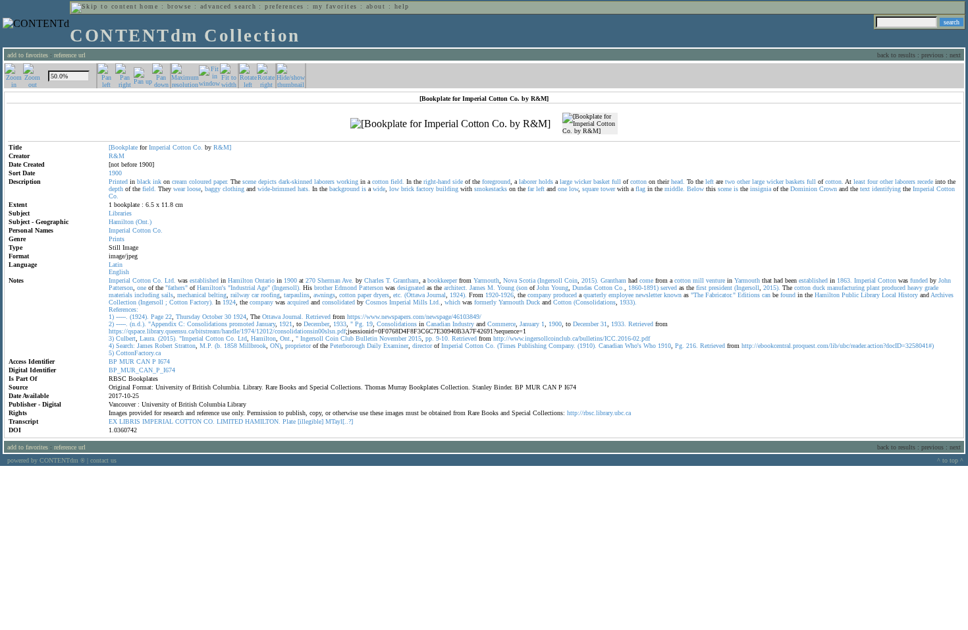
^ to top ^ (950, 460)
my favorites (335, 6)
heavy (915, 287)
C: (181, 324)
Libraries (120, 213)
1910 (664, 345)
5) (111, 353)
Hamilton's (211, 287)
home (149, 6)
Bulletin (366, 338)
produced (893, 287)
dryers (381, 295)
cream (179, 181)
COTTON (188, 421)
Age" (263, 287)
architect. (456, 287)
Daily (374, 345)
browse (179, 6)
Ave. (348, 280)
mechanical (191, 295)
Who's (633, 345)
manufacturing (846, 287)
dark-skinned (295, 181)
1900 (290, 280)
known (673, 295)
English (119, 271)
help (402, 6)
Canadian (438, 324)
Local (889, 295)
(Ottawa (414, 295)
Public (850, 295)
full (616, 181)
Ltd (242, 338)
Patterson (121, 287)
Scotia (527, 280)
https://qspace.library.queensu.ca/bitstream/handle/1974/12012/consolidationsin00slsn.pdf (227, 331)
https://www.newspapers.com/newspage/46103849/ (414, 316)
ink (157, 181)
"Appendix (162, 324)
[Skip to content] (104, 6)
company (539, 295)
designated (411, 287)
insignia (760, 188)
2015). (590, 280)
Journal (436, 295)
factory (425, 188)
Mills (420, 302)
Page (157, 316)
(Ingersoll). (286, 287)
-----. (122, 316)
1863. (844, 280)
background (344, 188)
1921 (285, 324)
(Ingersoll (549, 280)
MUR (126, 361)
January (265, 324)
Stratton (185, 345)
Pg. (359, 324)
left (709, 181)
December (316, 324)
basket (601, 181)
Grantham (406, 280)
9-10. (443, 338)
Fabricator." (720, 295)
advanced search (228, 6)
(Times (506, 345)
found (787, 295)
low (394, 188)
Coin (571, 280)
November (392, 338)
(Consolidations (595, 302)
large (566, 181)
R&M (116, 155)
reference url (70, 55)
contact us (103, 460)
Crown (828, 188)
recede (925, 181)
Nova (510, 280)
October (212, 316)
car (255, 295)
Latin (115, 264)
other (743, 181)
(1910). (587, 345)
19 (369, 324)
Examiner (395, 345)
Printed (118, 181)
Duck (533, 302)
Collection (122, 302)
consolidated (338, 302)
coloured (200, 181)
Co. (198, 147)
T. (388, 280)
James (477, 287)
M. (491, 287)
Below (695, 188)
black (144, 181)
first (701, 287)
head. (678, 181)
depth (116, 188)
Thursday (188, 316)
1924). (458, 295)
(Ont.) (143, 221)
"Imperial (191, 338)
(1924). (139, 316)
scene (249, 181)
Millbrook (252, 345)
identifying (886, 188)
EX (113, 421)
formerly (485, 302)
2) (111, 324)
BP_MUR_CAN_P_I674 (142, 370)
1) (111, 316)
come (646, 280)
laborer (528, 181)
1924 (229, 302)
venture (715, 280)
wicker (582, 181)
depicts (267, 181)
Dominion (803, 188)
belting (217, 295)
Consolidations (207, 324)
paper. (221, 181)
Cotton (182, 147)
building (447, 188)
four (872, 181)
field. (397, 181)
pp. (429, 338)
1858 (230, 345)
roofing (270, 295)
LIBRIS (129, 421)
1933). (628, 302)
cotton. (834, 181)
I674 (164, 361)
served (668, 287)
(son (521, 287)
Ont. (286, 338)
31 (604, 324)
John (944, 280)
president (720, 287)
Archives (942, 295)
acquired (298, 302)
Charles (374, 280)
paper (364, 295)
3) (111, 338)
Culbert (126, 338)
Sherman (328, 280)
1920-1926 (499, 295)
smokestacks (490, 188)
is (364, 188)
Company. (562, 345)
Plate (289, 421)
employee (620, 295)
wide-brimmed (276, 188)
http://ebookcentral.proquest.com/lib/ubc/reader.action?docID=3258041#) (837, 345)
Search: (125, 345)
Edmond (346, 287)
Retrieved (318, 316)
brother (323, 287)
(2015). (167, 338)
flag (640, 188)
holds (546, 181)
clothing (233, 188)
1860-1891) (643, 287)
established (204, 280)
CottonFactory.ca (138, 353)
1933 (339, 324)
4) (111, 345)
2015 (414, 338)
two (730, 181)
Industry (463, 324)
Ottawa (271, 316)
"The (697, 295)
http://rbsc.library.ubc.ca (599, 412)
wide (379, 188)
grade (931, 287)
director (422, 345)
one (562, 188)
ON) (275, 345)
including (146, 295)
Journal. (293, 316)
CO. (209, 421)
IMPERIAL (157, 421)
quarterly (594, 295)
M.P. (206, 345)
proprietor (298, 345)
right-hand (436, 181)
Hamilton (121, 221)
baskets (795, 181)
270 (310, 280)
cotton (380, 181)
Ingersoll (311, 338)
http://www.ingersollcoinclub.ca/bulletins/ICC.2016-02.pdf (571, 338)
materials (120, 295)
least (859, 181)
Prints (116, 239)
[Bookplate (123, 147)
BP (113, 361)
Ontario (265, 280)
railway (240, 295)
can (766, 295)
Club (347, 338)
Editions (749, 295)
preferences (284, 6)
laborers (324, 181)
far (530, 188)
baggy (213, 188)
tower (608, 188)
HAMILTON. (263, 421)
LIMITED (230, 421)
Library (870, 295)
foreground (496, 181)
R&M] (222, 147)
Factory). (201, 302)
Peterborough (347, 345)
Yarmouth (486, 280)
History (908, 295)
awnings (324, 295)
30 (228, 316)
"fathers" (176, 287)
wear (179, 188)
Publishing (532, 345)
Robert (164, 345)
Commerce (501, 324)
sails (167, 295)
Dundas (582, 287)
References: (123, 309)
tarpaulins (296, 295)
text (865, 188)
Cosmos (376, 302)
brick (407, 188)
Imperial (160, 147)
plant (873, 287)
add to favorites (27, 55)
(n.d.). (138, 324)
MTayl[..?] (339, 421)
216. (692, 345)
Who (649, 345)
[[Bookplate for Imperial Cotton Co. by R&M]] (450, 124)
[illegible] (310, 421)
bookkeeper (442, 280)
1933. (618, 324)
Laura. (148, 338)
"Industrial (241, 287)
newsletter (648, 295)
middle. (674, 188)
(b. (218, 345)
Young (505, 287)
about (375, 6)
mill (698, 280)
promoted (241, 324)
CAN (143, 361)
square (590, 188)
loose (194, 188)
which (452, 302)
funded (919, 280)
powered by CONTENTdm (46, 460)
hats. (304, 188)
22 (168, 316)
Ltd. (170, 280)
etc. (397, 295)
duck (819, 287)
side (457, 181)
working (347, 181)
